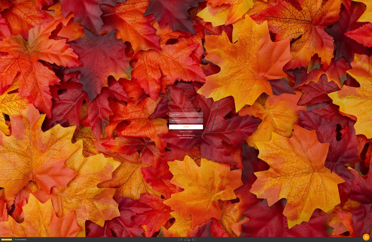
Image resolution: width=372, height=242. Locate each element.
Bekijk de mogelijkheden (186, 137)
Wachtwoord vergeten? (186, 131)
